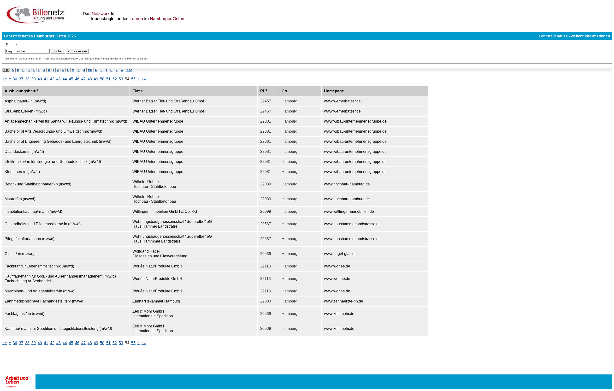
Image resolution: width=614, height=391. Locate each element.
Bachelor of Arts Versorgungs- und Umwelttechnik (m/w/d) (53, 131)
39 (33, 79)
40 (40, 79)
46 (77, 79)
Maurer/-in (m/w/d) (20, 199)
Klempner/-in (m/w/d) (22, 172)
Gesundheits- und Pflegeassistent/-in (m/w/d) (43, 224)
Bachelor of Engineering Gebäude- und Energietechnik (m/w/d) (58, 141)
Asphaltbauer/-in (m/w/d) (25, 101)
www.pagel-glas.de (340, 254)
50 (102, 79)
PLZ (264, 91)
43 (58, 79)
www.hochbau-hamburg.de (347, 184)
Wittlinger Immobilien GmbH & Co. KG (164, 211)
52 (114, 79)
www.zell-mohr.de (339, 314)
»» (144, 79)
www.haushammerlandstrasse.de (352, 224)
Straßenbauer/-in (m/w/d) (26, 111)
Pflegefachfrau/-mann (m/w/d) (29, 239)
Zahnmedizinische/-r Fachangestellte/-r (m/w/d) (44, 301)
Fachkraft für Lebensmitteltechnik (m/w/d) (39, 266)
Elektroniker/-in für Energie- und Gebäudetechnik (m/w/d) (53, 162)
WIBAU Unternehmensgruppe (157, 121)
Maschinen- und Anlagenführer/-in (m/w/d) (40, 291)
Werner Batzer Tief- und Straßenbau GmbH (169, 101)
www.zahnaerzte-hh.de (343, 301)
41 (46, 79)
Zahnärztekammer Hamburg (156, 301)
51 (108, 79)
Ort (284, 91)
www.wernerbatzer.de (342, 101)
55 (133, 79)
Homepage (334, 91)
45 (71, 79)
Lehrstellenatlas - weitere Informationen (574, 36)
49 (96, 79)
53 (121, 79)
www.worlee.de (337, 266)
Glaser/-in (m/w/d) (20, 254)
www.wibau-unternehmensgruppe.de (355, 121)
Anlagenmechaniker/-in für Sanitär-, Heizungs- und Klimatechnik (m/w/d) (66, 121)
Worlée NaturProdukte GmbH (157, 266)
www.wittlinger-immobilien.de (349, 211)
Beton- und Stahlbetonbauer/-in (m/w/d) (38, 184)
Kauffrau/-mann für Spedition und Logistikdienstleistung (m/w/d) (58, 328)
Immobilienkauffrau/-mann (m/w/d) (33, 211)
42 (52, 79)
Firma (137, 91)
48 (90, 79)
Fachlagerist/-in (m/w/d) (24, 314)
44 (65, 79)
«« (4, 79)
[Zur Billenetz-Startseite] (122, 24)
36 (15, 79)
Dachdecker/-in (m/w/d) (24, 151)
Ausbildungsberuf (21, 91)
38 (27, 79)
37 (21, 79)
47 (83, 79)
